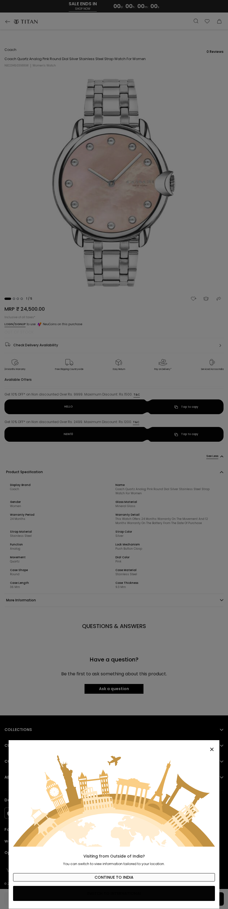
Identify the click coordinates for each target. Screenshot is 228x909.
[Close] (114, 746)
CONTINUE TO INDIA (114, 877)
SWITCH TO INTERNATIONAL (114, 893)
